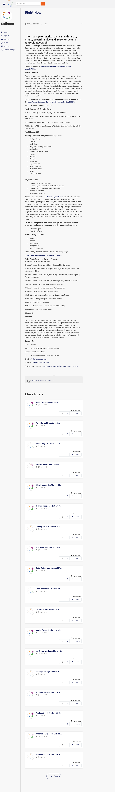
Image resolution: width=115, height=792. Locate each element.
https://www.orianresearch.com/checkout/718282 (43, 255)
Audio (6, 43)
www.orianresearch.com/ (40, 362)
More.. (78, 413)
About (5, 32)
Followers (7, 46)
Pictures (7, 39)
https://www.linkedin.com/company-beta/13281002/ (60, 366)
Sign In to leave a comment (43, 381)
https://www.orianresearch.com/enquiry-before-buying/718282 (51, 102)
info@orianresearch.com (38, 359)
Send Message (9, 50)
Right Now (7, 36)
